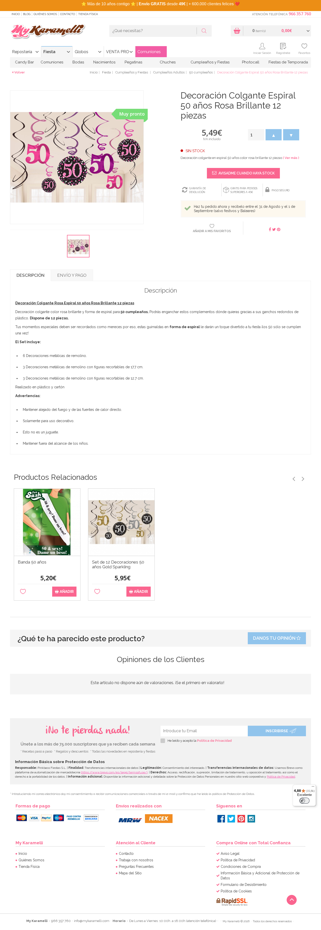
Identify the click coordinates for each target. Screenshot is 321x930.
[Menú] (313, 788)
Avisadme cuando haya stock (246, 173)
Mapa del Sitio (130, 873)
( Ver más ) (291, 158)
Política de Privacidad (214, 740)
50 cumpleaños (201, 72)
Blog (26, 14)
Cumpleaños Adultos (169, 72)
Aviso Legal (230, 854)
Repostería (22, 51)
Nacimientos (104, 62)
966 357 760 (300, 14)
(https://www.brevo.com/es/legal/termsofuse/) (114, 772)
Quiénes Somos (45, 14)
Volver (19, 72)
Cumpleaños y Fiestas (210, 62)
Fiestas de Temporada (288, 62)
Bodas (78, 62)
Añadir (66, 591)
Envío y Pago (72, 275)
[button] (274, 134)
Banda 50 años (32, 562)
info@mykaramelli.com (91, 921)
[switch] (304, 801)
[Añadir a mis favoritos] (23, 592)
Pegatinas (133, 62)
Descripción (30, 275)
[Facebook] (221, 818)
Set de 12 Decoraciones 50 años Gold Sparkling (118, 564)
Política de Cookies (236, 891)
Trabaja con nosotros (136, 860)
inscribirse (277, 731)
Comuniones (149, 51)
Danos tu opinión (274, 638)
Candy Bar (24, 62)
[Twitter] (231, 818)
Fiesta (49, 51)
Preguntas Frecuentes (136, 867)
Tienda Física (88, 14)
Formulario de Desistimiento (244, 885)
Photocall (250, 62)
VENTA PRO (117, 51)
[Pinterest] (241, 818)
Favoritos (304, 53)
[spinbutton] (256, 134)
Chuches (168, 62)
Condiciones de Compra (241, 867)
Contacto (67, 14)
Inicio (16, 14)
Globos (81, 51)
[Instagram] (251, 818)
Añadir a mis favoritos (212, 231)
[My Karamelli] (47, 32)
